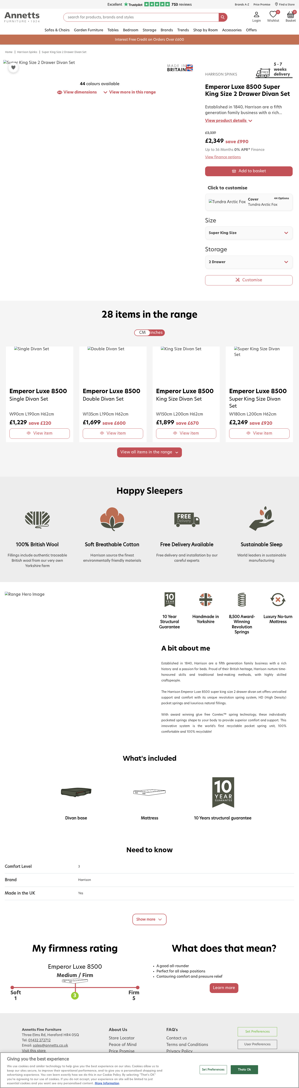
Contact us (176, 1038)
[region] (149, 1070)
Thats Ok (244, 1069)
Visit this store (34, 1051)
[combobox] (249, 232)
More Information (107, 1083)
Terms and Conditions (187, 1045)
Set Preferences (257, 1031)
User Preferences (257, 1044)
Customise (252, 280)
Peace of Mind (123, 1045)
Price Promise (122, 1051)
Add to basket (252, 171)
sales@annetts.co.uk (50, 1045)
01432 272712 (39, 1040)
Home (8, 52)
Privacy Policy (179, 1051)
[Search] (223, 17)
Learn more (224, 988)
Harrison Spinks (27, 52)
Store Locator (122, 1038)
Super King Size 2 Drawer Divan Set (64, 52)
